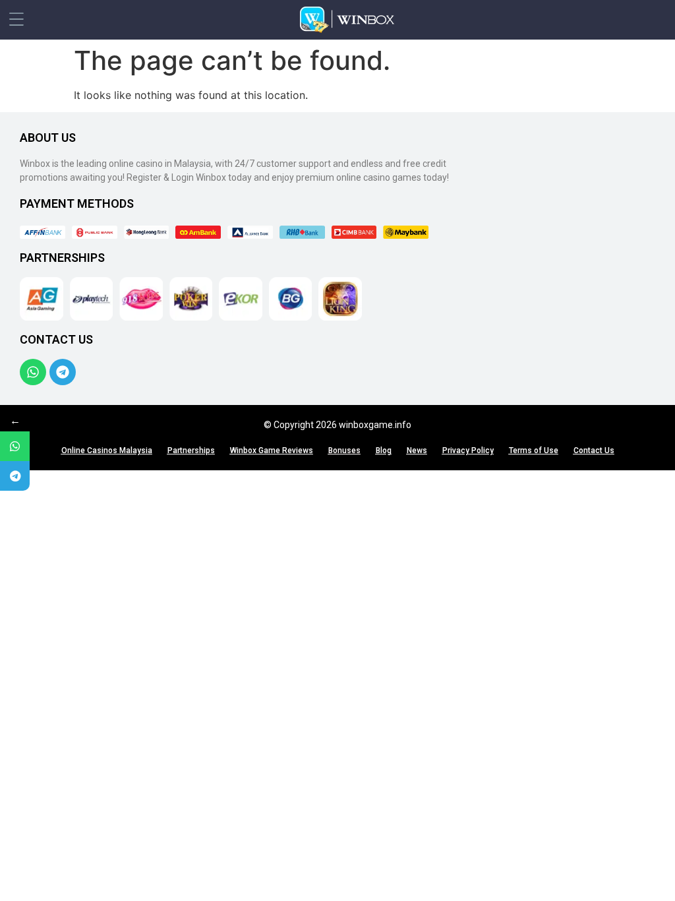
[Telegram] (62, 372)
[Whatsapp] (33, 372)
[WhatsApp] (15, 446)
